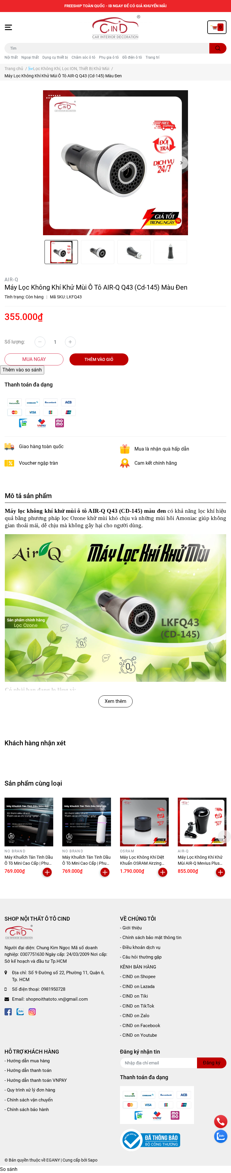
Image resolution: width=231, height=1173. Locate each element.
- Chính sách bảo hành (27, 1109)
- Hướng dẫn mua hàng (27, 1061)
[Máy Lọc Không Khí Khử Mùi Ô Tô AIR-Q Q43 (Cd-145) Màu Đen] (115, 162)
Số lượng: (15, 342)
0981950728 (53, 989)
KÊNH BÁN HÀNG (138, 967)
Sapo (92, 1160)
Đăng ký (211, 1063)
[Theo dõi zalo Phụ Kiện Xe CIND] (20, 1011)
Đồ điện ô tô (132, 57)
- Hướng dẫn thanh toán (28, 1070)
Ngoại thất (30, 57)
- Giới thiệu (131, 928)
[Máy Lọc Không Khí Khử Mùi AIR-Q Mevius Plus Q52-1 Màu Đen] (202, 822)
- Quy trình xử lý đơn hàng (30, 1090)
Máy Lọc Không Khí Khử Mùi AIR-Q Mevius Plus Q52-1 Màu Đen (200, 863)
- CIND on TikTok (137, 1006)
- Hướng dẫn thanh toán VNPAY (36, 1080)
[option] (115, 162)
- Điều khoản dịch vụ (140, 947)
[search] (217, 48)
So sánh (8, 1169)
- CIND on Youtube (138, 1035)
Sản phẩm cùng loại (33, 783)
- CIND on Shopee (138, 976)
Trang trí (152, 57)
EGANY (53, 1160)
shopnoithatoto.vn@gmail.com (57, 999)
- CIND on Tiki (134, 996)
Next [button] (181, 162)
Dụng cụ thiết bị (55, 57)
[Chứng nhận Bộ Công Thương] (150, 1140)
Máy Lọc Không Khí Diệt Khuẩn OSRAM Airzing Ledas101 (142, 863)
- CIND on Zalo (134, 1015)
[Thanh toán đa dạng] (42, 412)
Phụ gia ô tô (109, 57)
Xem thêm (115, 701)
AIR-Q (11, 279)
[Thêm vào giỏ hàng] (47, 872)
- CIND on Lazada (137, 986)
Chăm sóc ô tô (83, 57)
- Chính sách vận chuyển (29, 1100)
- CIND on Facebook (140, 1025)
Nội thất (11, 57)
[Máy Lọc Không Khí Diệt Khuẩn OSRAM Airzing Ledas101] (144, 822)
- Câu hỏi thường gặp (141, 957)
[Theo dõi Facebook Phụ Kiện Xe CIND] (8, 1011)
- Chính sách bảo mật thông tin (150, 937)
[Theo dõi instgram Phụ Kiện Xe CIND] (32, 1011)
